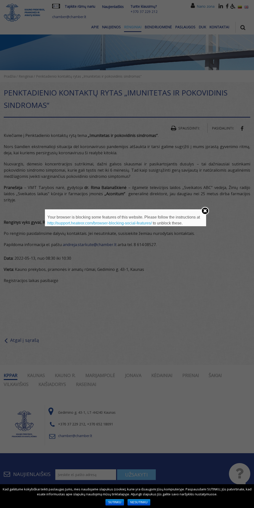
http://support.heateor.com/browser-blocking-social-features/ (99, 223)
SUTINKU (114, 502)
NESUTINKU (139, 502)
